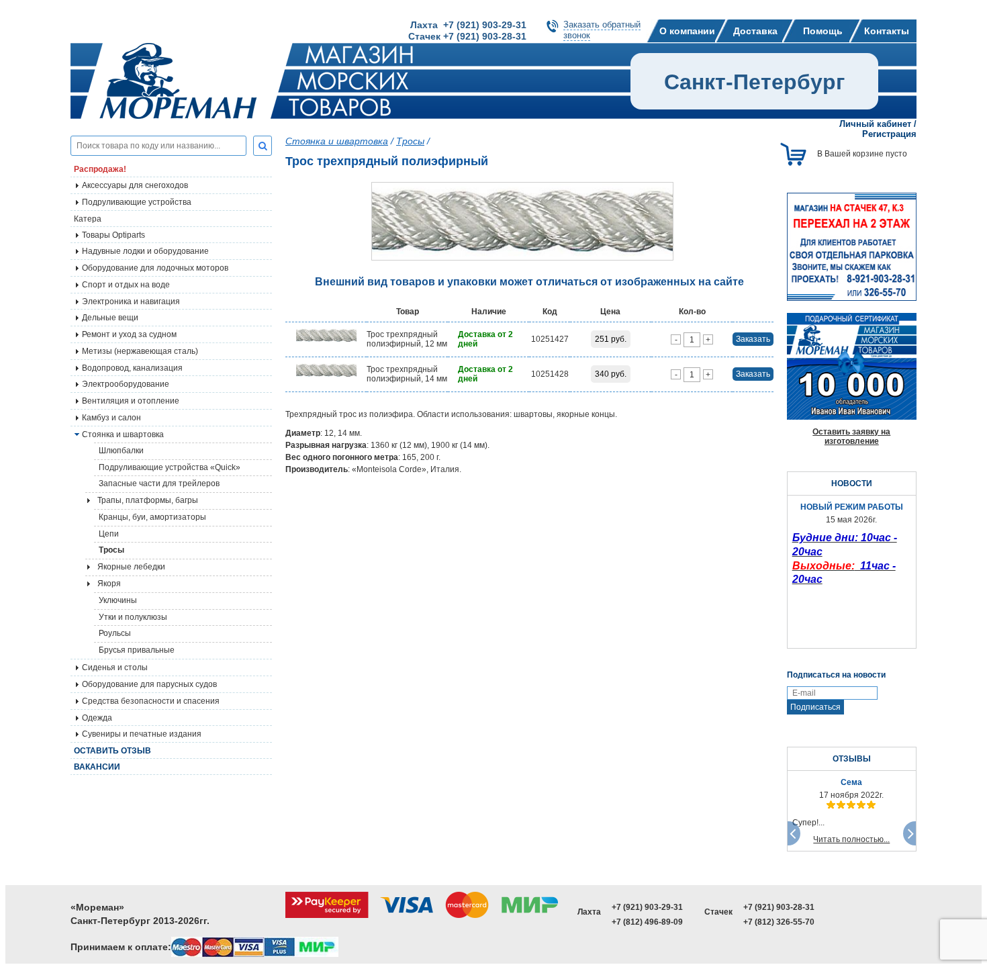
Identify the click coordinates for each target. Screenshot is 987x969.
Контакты (886, 31)
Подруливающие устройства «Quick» (169, 467)
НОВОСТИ (851, 483)
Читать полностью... (851, 839)
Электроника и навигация (131, 301)
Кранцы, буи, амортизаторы (152, 517)
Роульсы (115, 633)
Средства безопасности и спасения (151, 701)
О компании (687, 31)
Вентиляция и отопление (130, 401)
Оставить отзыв (112, 750)
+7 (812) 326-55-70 (778, 922)
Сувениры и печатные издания (141, 734)
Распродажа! (100, 169)
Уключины (118, 600)
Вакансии (97, 767)
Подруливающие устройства (136, 202)
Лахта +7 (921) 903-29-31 (468, 24)
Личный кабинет (875, 124)
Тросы (111, 550)
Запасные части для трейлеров (159, 483)
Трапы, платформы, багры (147, 500)
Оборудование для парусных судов (149, 684)
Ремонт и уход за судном (129, 334)
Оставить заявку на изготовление (851, 436)
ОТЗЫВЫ (852, 759)
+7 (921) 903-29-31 (647, 907)
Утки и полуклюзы (133, 617)
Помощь (823, 31)
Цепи (109, 534)
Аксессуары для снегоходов (135, 185)
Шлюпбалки (121, 450)
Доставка (755, 31)
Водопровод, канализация (132, 368)
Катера (87, 219)
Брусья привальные (137, 650)
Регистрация (889, 134)
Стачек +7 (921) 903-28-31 (467, 36)
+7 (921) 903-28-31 (778, 907)
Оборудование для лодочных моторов (155, 268)
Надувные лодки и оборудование (145, 251)
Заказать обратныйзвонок (602, 29)
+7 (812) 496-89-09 (647, 922)
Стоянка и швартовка (336, 141)
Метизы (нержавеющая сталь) (140, 351)
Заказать (753, 339)
